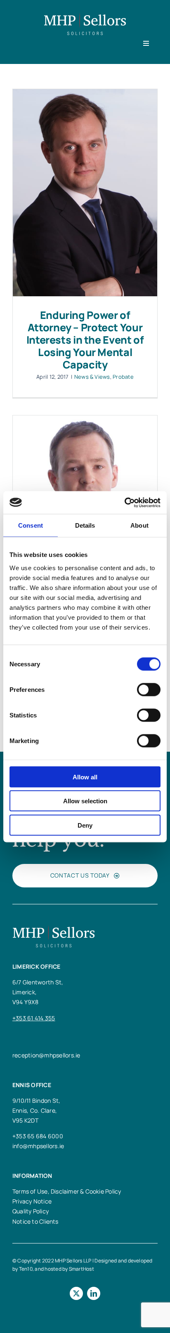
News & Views (92, 376)
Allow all (85, 776)
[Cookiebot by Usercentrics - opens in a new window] (124, 502)
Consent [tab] (30, 525)
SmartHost (81, 1268)
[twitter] (76, 1293)
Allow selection (85, 801)
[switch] (149, 689)
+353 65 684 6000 (37, 1136)
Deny (85, 824)
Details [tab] (85, 525)
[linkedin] (93, 1293)
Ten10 (26, 1268)
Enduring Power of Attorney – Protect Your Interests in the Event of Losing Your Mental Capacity (85, 340)
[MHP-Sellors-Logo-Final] (85, 15)
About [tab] (139, 525)
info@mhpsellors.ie (38, 1146)
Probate (123, 376)
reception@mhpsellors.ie (46, 1055)
